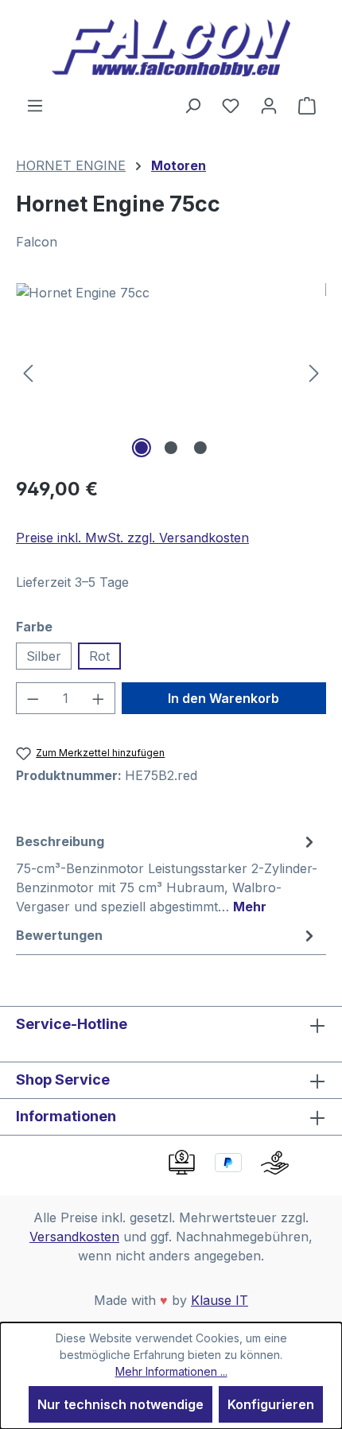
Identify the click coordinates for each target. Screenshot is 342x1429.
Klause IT (219, 1300)
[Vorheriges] (28, 372)
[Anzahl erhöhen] (98, 698)
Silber (43, 656)
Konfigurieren (270, 1404)
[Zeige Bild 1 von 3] (141, 447)
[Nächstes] (314, 372)
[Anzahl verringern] (32, 698)
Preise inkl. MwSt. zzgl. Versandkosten (132, 538)
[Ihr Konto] (269, 105)
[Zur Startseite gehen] (171, 47)
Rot (99, 656)
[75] (171, 372)
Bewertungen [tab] (59, 935)
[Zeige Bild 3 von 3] (200, 447)
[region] (171, 372)
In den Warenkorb (223, 698)
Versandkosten (74, 1237)
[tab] (167, 873)
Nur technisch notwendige (120, 1404)
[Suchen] (192, 105)
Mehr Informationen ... (171, 1371)
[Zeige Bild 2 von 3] (171, 447)
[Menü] (35, 105)
